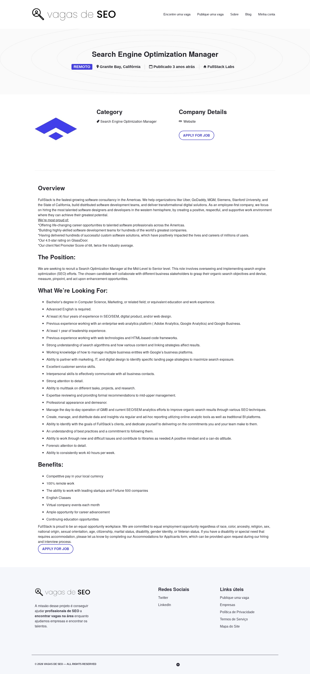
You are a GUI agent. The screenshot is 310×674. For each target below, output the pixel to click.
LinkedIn (164, 605)
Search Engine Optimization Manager (128, 121)
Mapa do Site (230, 626)
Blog (248, 14)
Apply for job (196, 135)
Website (189, 121)
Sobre (234, 14)
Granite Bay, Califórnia (120, 67)
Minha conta (266, 14)
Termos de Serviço (234, 619)
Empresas (227, 605)
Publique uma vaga (210, 14)
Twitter (163, 597)
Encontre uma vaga (176, 14)
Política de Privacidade (237, 612)
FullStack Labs (221, 67)
